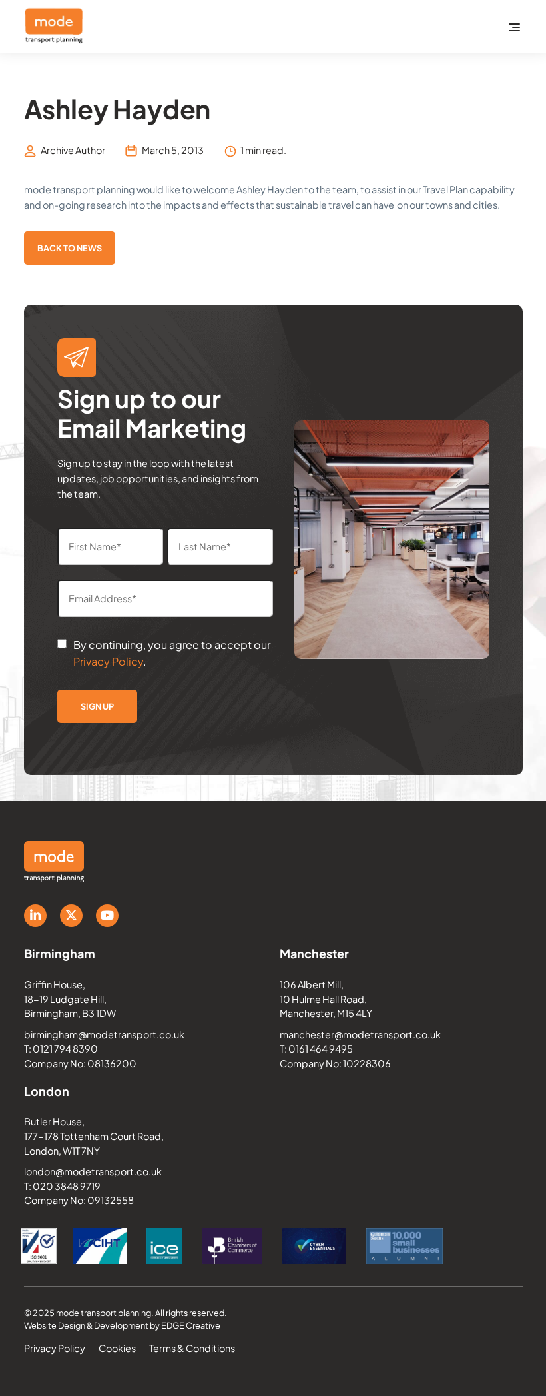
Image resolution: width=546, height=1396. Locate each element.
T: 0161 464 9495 (316, 1048)
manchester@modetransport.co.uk (360, 1034)
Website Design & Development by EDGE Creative (122, 1325)
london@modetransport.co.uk (93, 1171)
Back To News (69, 248)
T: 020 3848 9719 (62, 1186)
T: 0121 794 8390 (61, 1048)
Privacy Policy (108, 661)
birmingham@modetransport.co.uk (104, 1034)
